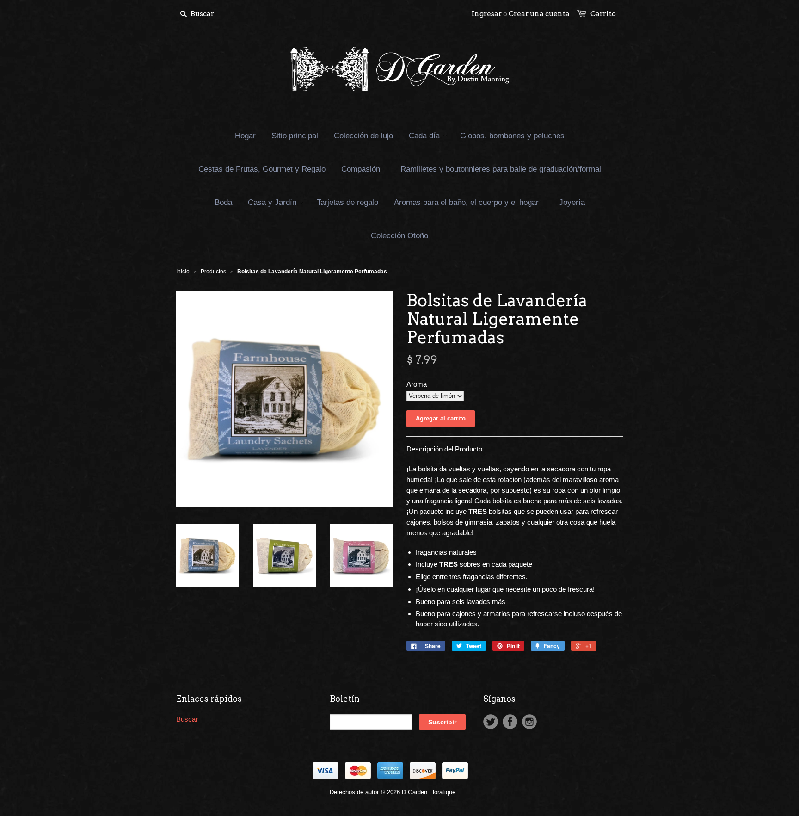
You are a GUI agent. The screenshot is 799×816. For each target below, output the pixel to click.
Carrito (603, 14)
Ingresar (487, 14)
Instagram (529, 721)
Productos (213, 271)
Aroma (416, 384)
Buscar (187, 719)
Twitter (490, 721)
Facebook (510, 721)
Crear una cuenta (539, 14)
